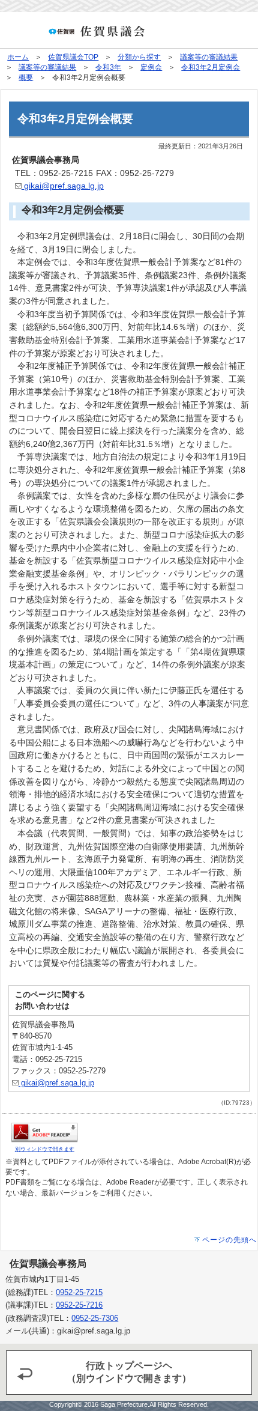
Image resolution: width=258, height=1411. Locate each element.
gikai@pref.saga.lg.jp (63, 185)
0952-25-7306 (94, 1318)
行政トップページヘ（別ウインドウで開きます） (129, 1372)
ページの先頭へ (229, 1239)
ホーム (18, 57)
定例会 (151, 67)
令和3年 (108, 67)
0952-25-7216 (79, 1304)
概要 (26, 77)
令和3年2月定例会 (210, 67)
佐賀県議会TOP (73, 57)
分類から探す (139, 57)
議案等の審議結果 (209, 57)
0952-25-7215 (79, 1292)
